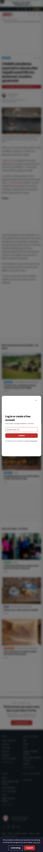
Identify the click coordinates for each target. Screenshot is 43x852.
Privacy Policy (34, 441)
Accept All (29, 848)
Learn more (36, 842)
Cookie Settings (16, 848)
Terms (26, 441)
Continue (22, 435)
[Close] (36, 400)
